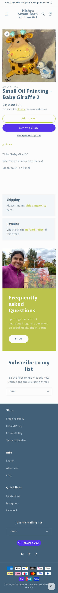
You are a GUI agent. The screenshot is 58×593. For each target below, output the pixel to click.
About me (12, 468)
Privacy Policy (14, 433)
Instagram (12, 503)
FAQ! (18, 338)
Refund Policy (14, 426)
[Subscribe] (48, 391)
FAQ (9, 475)
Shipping (21, 109)
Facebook (12, 510)
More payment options (29, 135)
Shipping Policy (15, 418)
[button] (6, 14)
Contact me (13, 496)
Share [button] (9, 144)
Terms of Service (16, 440)
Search (10, 461)
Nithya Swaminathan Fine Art (27, 585)
